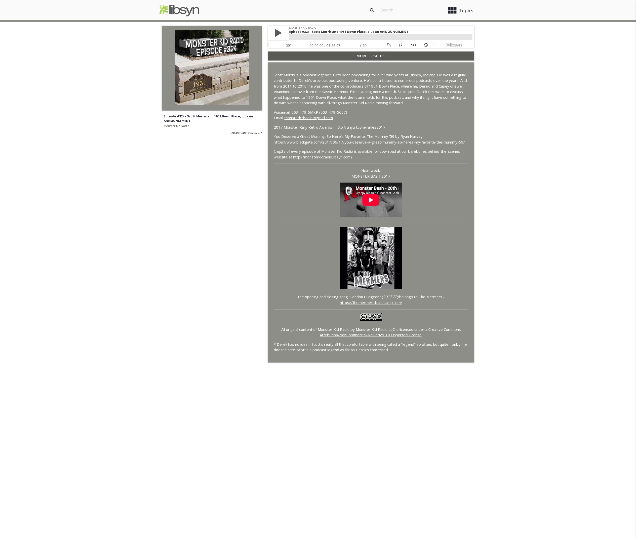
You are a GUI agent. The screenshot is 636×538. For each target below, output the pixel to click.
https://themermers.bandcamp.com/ (371, 302)
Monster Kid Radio (177, 126)
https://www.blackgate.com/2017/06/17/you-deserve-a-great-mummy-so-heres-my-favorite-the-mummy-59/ (369, 142)
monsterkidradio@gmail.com (308, 117)
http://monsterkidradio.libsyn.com (322, 156)
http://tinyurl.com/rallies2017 (360, 127)
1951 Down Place (384, 86)
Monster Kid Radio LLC (375, 329)
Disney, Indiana (422, 74)
